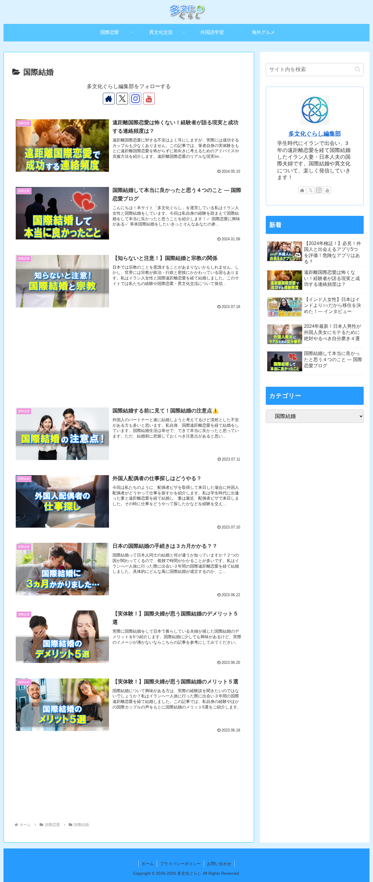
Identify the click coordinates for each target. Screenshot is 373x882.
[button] (358, 69)
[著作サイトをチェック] (109, 98)
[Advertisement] (128, 347)
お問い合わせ (219, 863)
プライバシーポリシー (180, 863)
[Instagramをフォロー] (135, 98)
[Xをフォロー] (122, 98)
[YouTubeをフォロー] (149, 98)
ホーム (148, 863)
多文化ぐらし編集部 (314, 133)
